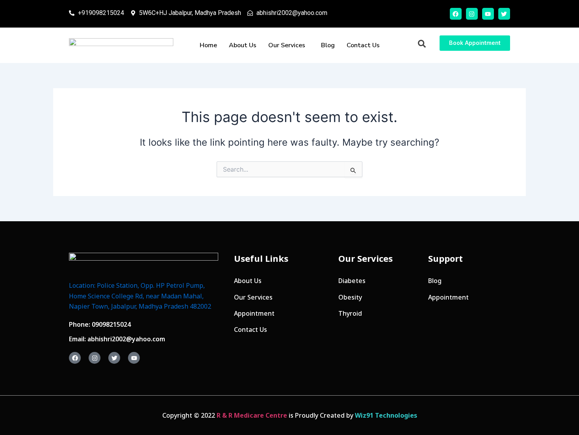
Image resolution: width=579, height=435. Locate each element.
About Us (242, 45)
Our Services (286, 45)
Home (208, 45)
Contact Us (363, 45)
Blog (328, 45)
